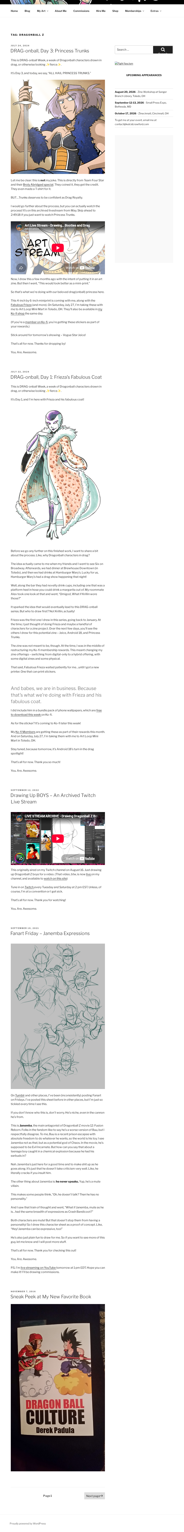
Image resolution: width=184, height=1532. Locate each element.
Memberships (133, 10)
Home (14, 10)
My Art (41, 10)
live (88, 874)
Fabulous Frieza (21, 305)
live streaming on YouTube (38, 1267)
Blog (27, 10)
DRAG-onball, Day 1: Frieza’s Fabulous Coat (56, 377)
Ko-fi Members (25, 732)
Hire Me (100, 10)
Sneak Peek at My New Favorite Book (50, 1296)
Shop (115, 10)
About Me (60, 10)
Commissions (81, 10)
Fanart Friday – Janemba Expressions (50, 933)
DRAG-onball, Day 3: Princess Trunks (49, 50)
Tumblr (20, 1095)
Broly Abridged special (38, 184)
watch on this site (55, 878)
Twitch (29, 887)
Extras (154, 10)
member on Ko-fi (36, 322)
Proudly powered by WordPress (28, 1523)
